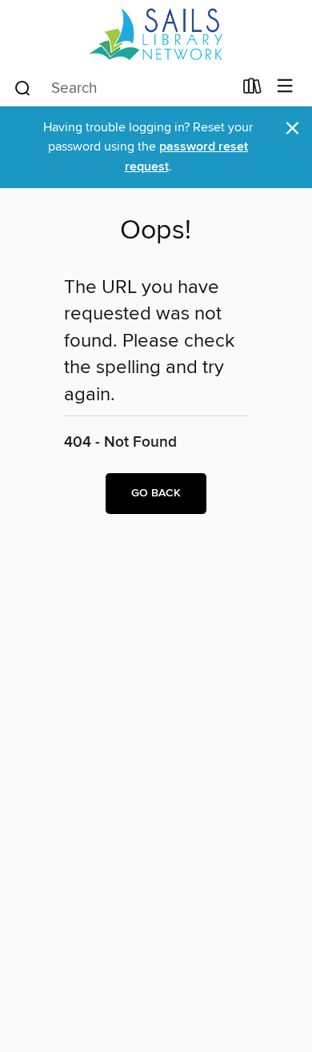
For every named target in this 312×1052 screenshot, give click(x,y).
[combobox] (123, 88)
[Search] (23, 87)
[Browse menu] (285, 87)
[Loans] (252, 89)
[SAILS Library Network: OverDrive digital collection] (156, 34)
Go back (156, 493)
